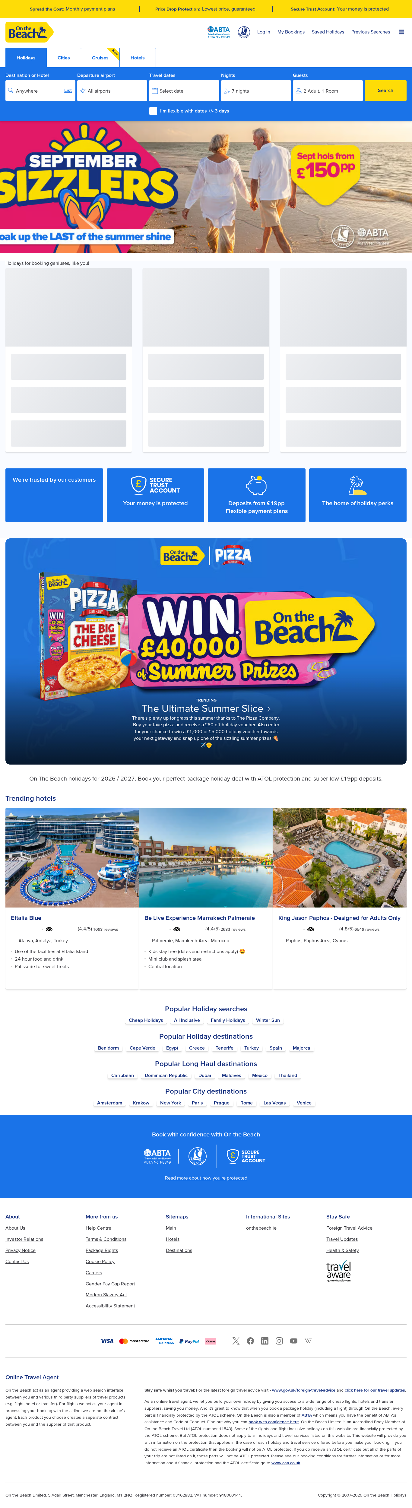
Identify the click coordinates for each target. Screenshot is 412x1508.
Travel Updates (342, 1239)
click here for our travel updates (375, 1390)
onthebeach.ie (261, 1228)
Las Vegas (275, 1102)
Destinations (179, 1250)
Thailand (287, 1075)
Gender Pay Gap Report (110, 1283)
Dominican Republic (166, 1075)
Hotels (172, 1239)
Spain (276, 1047)
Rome (246, 1102)
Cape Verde (142, 1047)
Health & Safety (342, 1250)
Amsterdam (109, 1102)
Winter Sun (268, 1020)
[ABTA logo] (219, 32)
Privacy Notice (20, 1250)
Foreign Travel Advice (349, 1228)
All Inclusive (187, 1020)
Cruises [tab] (105, 54)
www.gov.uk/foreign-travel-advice (303, 1390)
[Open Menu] (401, 32)
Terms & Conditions (106, 1239)
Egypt (172, 1047)
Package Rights (102, 1250)
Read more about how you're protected (206, 1177)
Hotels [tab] (138, 57)
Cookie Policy (100, 1261)
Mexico (260, 1075)
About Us (15, 1228)
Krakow (141, 1102)
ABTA (307, 1415)
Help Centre (98, 1228)
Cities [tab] (64, 57)
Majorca (301, 1047)
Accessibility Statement (110, 1305)
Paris (197, 1102)
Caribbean (122, 1075)
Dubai (204, 1075)
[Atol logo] (197, 1156)
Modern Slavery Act (106, 1294)
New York (170, 1102)
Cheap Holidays (146, 1020)
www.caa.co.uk (285, 1462)
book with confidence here (274, 1421)
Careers (94, 1272)
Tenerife (224, 1047)
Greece (197, 1047)
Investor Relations (24, 1239)
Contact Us (17, 1261)
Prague (222, 1102)
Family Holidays (228, 1020)
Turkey (251, 1047)
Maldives (231, 1075)
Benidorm (108, 1047)
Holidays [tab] (26, 57)
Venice (304, 1102)
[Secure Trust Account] (246, 1156)
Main (171, 1228)
